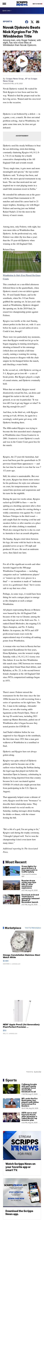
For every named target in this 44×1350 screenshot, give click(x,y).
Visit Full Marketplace (33, 928)
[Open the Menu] (4, 4)
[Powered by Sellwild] (37, 1072)
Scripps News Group (15, 78)
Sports (7, 21)
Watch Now (37, 4)
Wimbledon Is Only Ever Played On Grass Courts (21, 277)
